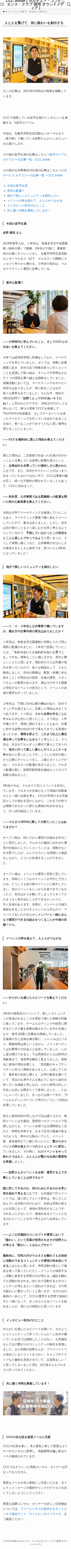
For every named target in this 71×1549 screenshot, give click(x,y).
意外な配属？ (16, 190)
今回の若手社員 (17, 185)
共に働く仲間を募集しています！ (29, 210)
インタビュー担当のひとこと (26, 205)
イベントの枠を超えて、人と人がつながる (34, 200)
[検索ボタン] (69, 4)
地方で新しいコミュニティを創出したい (33, 195)
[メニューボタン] (2, 4)
